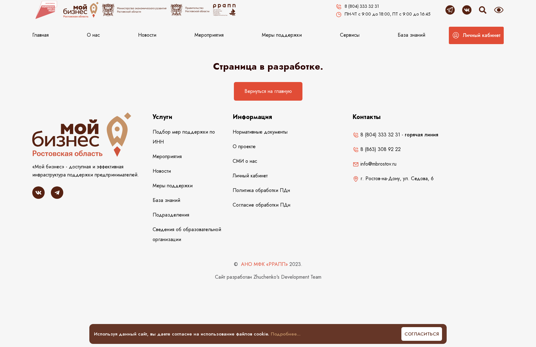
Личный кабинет (250, 175)
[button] (476, 35)
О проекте (244, 146)
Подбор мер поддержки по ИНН (184, 136)
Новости (147, 35)
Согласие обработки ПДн (261, 204)
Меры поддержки (282, 35)
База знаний (411, 35)
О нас (93, 35)
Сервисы (350, 35)
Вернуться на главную (268, 91)
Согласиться (421, 334)
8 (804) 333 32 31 (379, 134)
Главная (40, 35)
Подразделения (171, 214)
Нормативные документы (260, 131)
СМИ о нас (245, 161)
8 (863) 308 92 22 (380, 149)
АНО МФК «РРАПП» (264, 264)
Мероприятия (209, 35)
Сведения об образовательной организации (187, 234)
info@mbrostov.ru (377, 163)
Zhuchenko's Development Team (287, 277)
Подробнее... (286, 334)
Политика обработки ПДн (261, 190)
